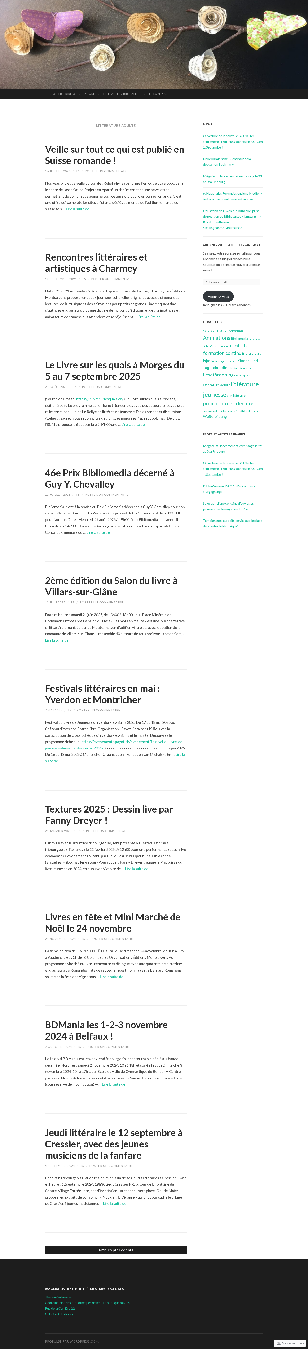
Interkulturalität (253, 354)
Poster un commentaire (106, 171)
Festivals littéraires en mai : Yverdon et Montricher (102, 694)
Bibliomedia (239, 338)
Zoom (89, 94)
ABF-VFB (207, 330)
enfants (240, 345)
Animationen (236, 330)
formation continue (223, 353)
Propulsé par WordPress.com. (72, 1341)
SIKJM (240, 411)
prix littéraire (236, 395)
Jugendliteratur (228, 361)
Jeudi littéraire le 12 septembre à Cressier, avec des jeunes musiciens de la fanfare (114, 1144)
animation (220, 330)
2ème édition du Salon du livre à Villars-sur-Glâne (111, 586)
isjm (206, 360)
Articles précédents (115, 1250)
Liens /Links (158, 94)
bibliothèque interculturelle (218, 346)
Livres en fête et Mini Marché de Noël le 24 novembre (112, 922)
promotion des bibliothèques (219, 411)
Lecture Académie (241, 368)
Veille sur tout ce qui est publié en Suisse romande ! (114, 154)
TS (78, 171)
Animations (216, 338)
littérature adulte (216, 385)
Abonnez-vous (218, 296)
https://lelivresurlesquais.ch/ (100, 399)
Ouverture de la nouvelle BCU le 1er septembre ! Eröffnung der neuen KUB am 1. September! (233, 141)
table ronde (252, 411)
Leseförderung (218, 374)
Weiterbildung (215, 416)
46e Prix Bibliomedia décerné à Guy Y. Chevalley (110, 478)
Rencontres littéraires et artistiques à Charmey (96, 262)
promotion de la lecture (228, 403)
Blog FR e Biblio (62, 94)
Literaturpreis (242, 375)
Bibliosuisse (255, 338)
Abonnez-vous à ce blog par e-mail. (232, 245)
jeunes (215, 361)
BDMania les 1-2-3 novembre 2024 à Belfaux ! (106, 1030)
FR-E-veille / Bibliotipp (121, 94)
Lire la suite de (77, 209)
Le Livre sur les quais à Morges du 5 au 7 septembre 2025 (114, 370)
